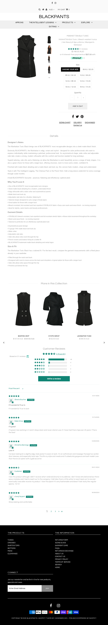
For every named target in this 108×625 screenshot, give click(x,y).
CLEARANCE (13, 554)
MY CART (64, 10)
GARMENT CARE (61, 545)
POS (70, 618)
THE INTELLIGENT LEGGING (41, 23)
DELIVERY (78, 122)
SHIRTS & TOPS (13, 545)
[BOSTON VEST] (23, 327)
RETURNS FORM (61, 540)
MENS (10, 551)
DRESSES (11, 543)
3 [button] (55, 511)
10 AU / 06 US (85, 75)
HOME (57, 567)
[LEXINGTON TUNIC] (84, 327)
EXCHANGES (90, 122)
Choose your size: (70, 69)
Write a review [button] (54, 379)
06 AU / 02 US (88, 69)
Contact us (77, 125)
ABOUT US (59, 554)
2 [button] (51, 511)
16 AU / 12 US (70, 87)
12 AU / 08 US (70, 81)
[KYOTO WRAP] (54, 327)
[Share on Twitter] (77, 117)
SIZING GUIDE (60, 543)
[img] (14, 396)
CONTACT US (60, 556)
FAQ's (57, 548)
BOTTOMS (11, 548)
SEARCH (58, 565)
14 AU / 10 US (85, 81)
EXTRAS (53, 27)
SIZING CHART (64, 122)
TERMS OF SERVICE (62, 562)
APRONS (19, 23)
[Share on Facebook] (73, 117)
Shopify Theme (45, 618)
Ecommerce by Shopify (86, 618)
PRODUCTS (67, 23)
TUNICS (10, 540)
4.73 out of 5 (60, 354)
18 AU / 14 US (85, 87)
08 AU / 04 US (70, 75)
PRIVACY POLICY (61, 559)
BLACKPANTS (54, 16)
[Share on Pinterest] (82, 117)
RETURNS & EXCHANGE (64, 551)
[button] (73, 49)
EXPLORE (85, 23)
